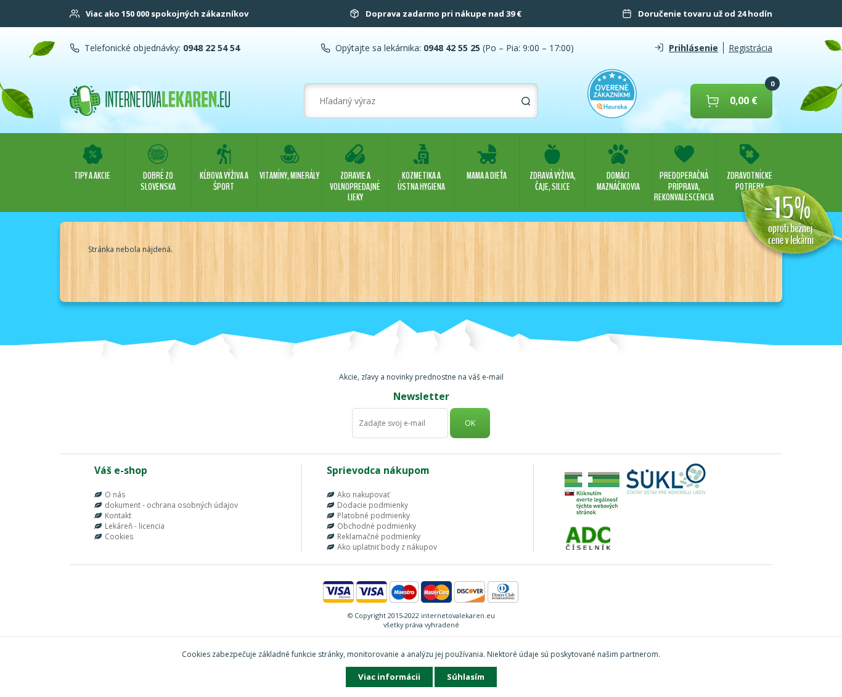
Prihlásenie (693, 48)
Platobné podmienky (373, 515)
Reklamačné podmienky (378, 536)
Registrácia (750, 48)
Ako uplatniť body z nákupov (387, 547)
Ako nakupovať (363, 494)
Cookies (119, 536)
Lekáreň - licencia (135, 526)
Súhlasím (465, 676)
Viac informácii (389, 676)
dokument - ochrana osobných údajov (171, 505)
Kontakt (118, 515)
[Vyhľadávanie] (525, 101)
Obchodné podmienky (376, 526)
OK (470, 423)
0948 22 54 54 (210, 48)
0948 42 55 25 (450, 48)
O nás (115, 494)
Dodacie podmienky (372, 505)
